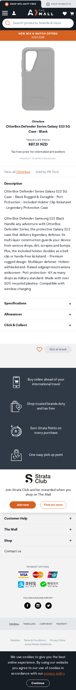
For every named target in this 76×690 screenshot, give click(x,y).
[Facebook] (27, 605)
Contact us (12, 551)
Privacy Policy (57, 640)
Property (61, 624)
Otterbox (23, 172)
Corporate (46, 624)
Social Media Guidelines (38, 644)
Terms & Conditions (35, 640)
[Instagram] (38, 605)
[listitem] (38, 382)
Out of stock (58, 349)
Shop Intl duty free (23, 4)
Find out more (53, 505)
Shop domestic (61, 4)
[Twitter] (48, 605)
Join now (23, 505)
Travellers (29, 624)
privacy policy (54, 674)
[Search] (7, 23)
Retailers (15, 640)
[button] (5, 13)
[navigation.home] (40, 13)
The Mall (14, 624)
